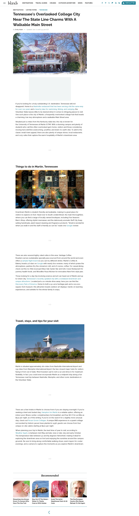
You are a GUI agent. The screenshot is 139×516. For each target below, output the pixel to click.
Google (69, 226)
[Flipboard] (112, 3)
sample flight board (30, 261)
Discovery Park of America (26, 284)
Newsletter (130, 3)
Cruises (53, 3)
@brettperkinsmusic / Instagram (75, 207)
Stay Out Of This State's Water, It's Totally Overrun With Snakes (40, 501)
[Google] (116, 3)
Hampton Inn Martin (50, 412)
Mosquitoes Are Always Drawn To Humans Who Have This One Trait (21, 501)
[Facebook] (102, 3)
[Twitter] (109, 3)
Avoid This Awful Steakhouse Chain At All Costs (59, 501)
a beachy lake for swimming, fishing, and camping (54, 109)
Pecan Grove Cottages (37, 420)
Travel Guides (41, 3)
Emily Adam (19, 29)
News (80, 3)
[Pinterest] (106, 3)
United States (31, 10)
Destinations (27, 3)
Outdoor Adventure (67, 3)
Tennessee (43, 10)
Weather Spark (22, 433)
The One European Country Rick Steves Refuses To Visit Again (77, 501)
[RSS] (119, 3)
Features (89, 3)
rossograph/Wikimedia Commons (77, 72)
